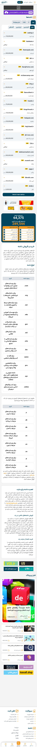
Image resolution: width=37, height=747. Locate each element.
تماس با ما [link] (15, 730)
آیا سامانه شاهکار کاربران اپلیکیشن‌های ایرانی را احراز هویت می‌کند (13, 636)
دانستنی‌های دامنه (30, 738)
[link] (4, 2)
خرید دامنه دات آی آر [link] (11, 503)
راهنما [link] (17, 738)
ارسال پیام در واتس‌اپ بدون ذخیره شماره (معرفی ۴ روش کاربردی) (14, 627)
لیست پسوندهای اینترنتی (28, 734)
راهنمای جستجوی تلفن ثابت (10, 721)
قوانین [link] (16, 735)
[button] (18, 744)
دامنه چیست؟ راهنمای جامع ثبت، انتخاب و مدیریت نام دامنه (18, 609)
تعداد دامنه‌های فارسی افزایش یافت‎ (15, 645)
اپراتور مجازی (31, 723)
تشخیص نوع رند (30, 719)
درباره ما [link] (16, 728)
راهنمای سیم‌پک (13, 717)
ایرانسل (32, 721)
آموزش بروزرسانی (12, 719)
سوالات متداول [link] (14, 733)
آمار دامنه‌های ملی (30, 732)
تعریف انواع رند (30, 714)
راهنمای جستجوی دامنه (28, 736)
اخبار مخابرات (13, 714)
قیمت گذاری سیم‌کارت (29, 717)
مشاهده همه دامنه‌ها (18, 195)
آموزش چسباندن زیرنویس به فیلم (15, 655)
